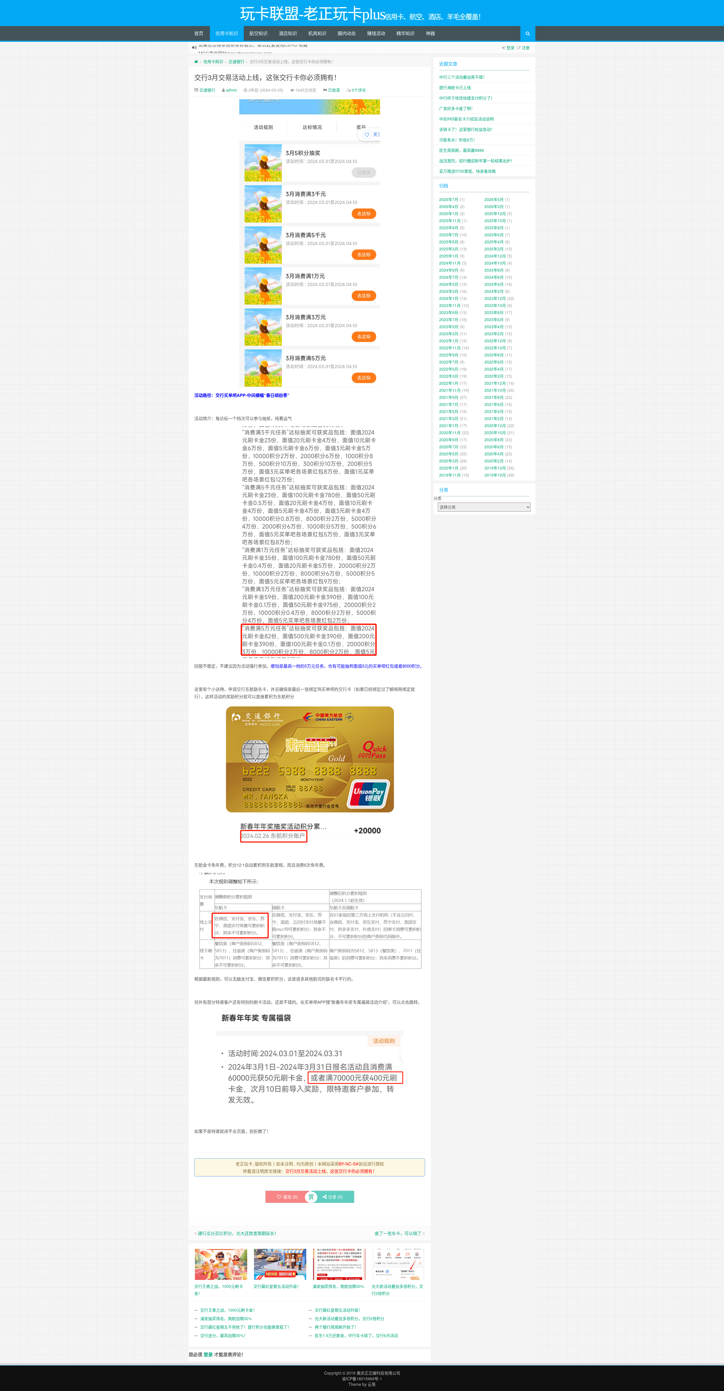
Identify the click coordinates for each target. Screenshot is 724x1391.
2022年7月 (448, 362)
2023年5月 (448, 326)
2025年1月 (448, 256)
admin (231, 90)
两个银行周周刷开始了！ (336, 1327)
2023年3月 (448, 333)
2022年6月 (494, 362)
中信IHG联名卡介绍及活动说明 (466, 119)
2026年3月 (494, 206)
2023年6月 (494, 319)
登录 (510, 47)
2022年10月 (495, 348)
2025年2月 (494, 249)
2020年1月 (448, 468)
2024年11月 (450, 263)
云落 (372, 1384)
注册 (526, 47)
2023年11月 (450, 305)
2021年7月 (448, 404)
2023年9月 (448, 312)
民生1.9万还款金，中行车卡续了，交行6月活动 (356, 1335)
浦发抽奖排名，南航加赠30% (226, 1318)
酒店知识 (288, 33)
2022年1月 (448, 383)
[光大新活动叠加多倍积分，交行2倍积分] (398, 1264)
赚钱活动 (376, 33)
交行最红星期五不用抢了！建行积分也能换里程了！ (245, 1327)
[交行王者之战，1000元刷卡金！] (221, 1264)
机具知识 (317, 33)
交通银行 (236, 61)
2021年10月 (495, 390)
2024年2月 (494, 291)
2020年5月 (448, 454)
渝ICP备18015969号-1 (362, 1378)
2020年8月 (494, 439)
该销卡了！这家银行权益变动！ (467, 129)
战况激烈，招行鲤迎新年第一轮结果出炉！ (476, 160)
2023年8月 (494, 312)
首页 (198, 33)
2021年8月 (494, 397)
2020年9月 (448, 439)
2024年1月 (448, 298)
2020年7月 (448, 446)
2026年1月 (448, 213)
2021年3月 (448, 418)
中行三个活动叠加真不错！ (463, 77)
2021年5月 (448, 411)
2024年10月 (495, 263)
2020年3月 (448, 461)
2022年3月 (448, 376)
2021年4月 (494, 411)
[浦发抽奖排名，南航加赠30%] (339, 1264)
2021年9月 (448, 397)
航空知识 (258, 33)
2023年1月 (448, 340)
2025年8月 (494, 227)
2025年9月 (448, 227)
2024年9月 (448, 270)
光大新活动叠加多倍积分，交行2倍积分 (349, 1318)
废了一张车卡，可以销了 (398, 1233)
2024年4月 (494, 284)
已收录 (334, 90)
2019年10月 (495, 475)
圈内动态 (347, 33)
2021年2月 (494, 418)
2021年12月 (495, 383)
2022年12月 (495, 340)
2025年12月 (495, 213)
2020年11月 (450, 432)
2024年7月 (448, 277)
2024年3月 (448, 291)
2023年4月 (494, 326)
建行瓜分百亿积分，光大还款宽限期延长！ (238, 1233)
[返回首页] (196, 61)
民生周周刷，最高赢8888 (461, 150)
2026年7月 (448, 199)
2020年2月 (494, 461)
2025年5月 (448, 242)
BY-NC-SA (349, 1164)
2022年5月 (448, 369)
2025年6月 (494, 234)
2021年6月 (494, 404)
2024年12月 (495, 256)
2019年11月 (450, 475)
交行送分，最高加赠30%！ (224, 1335)
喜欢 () (290, 1197)
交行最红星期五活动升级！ (338, 1310)
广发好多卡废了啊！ (457, 108)
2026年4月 (448, 206)
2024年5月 (448, 284)
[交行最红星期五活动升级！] (280, 1264)
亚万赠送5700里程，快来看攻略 (467, 171)
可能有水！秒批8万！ (458, 139)
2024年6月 (494, 277)
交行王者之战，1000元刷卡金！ (228, 1310)
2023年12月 (495, 298)
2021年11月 (450, 390)
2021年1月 (448, 425)
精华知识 (406, 33)
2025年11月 (450, 220)
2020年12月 (495, 425)
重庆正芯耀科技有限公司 (378, 1373)
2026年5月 (494, 199)
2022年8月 (494, 355)
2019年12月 (495, 468)
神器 (430, 33)
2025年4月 (494, 242)
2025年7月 (448, 234)
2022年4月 (494, 369)
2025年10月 (495, 220)
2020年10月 (495, 432)
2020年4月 (494, 454)
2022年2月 (494, 376)
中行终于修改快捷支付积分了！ (467, 98)
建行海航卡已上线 (455, 87)
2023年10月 (495, 305)
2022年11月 (450, 348)
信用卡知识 (227, 33)
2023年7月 (448, 319)
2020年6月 (494, 446)
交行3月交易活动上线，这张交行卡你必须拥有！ (267, 77)
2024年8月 (494, 270)
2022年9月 (448, 355)
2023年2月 (494, 333)
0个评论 (359, 90)
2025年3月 (448, 249)
